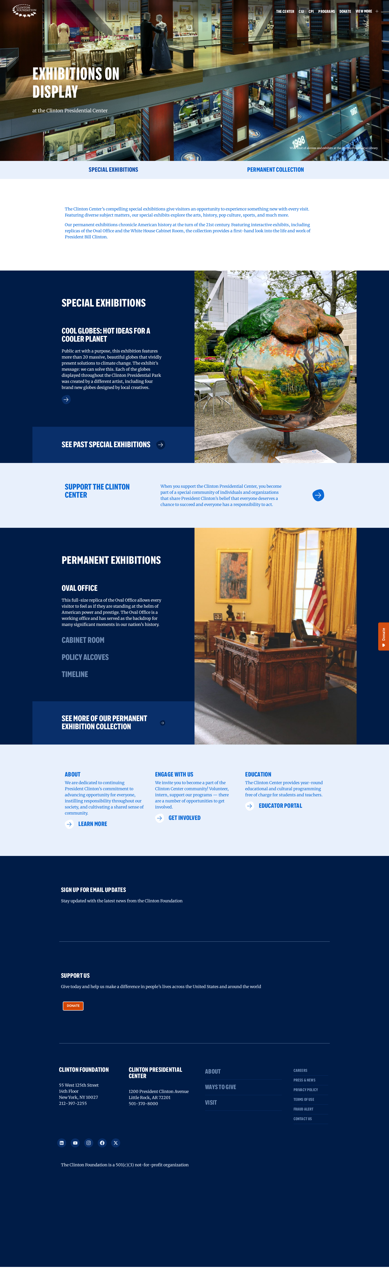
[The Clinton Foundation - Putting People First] (24, 10)
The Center (285, 12)
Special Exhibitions (113, 170)
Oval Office (79, 589)
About (213, 1072)
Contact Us (303, 1119)
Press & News (304, 1080)
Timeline (75, 675)
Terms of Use (304, 1100)
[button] (365, 11)
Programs (326, 12)
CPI (311, 12)
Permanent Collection (275, 170)
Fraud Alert (304, 1109)
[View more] (66, 399)
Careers (300, 1071)
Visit (211, 1103)
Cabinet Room (83, 640)
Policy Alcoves (85, 658)
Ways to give (220, 1087)
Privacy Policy (306, 1090)
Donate (345, 12)
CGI (301, 12)
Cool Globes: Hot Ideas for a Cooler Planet (106, 335)
